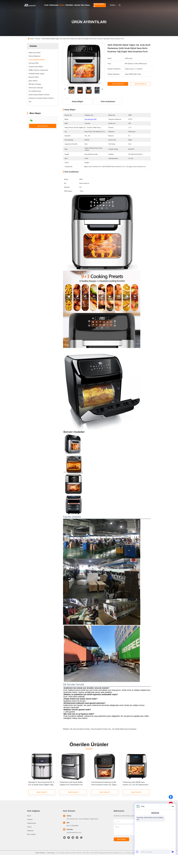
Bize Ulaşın (85, 5)
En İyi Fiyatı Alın (118, 84)
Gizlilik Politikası (40, 853)
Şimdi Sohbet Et (99, 5)
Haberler (30, 831)
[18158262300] (81, 838)
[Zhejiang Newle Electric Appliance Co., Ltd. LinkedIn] (77, 838)
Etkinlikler (69, 5)
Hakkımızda (53, 5)
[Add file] (137, 851)
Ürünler (62, 5)
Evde (46, 5)
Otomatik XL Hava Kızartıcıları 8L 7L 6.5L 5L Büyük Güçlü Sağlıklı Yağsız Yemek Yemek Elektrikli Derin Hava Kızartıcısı (41, 783)
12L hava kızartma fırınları (80, 729)
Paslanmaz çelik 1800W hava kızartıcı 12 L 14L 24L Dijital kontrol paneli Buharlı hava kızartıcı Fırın (135, 783)
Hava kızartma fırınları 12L (101, 729)
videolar (77, 5)
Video (29, 827)
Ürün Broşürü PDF (91, 119)
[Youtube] (72, 838)
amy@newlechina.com (74, 832)
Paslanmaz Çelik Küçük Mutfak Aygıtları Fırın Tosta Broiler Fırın (71, 783)
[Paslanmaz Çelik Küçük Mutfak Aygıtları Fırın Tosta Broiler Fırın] (73, 766)
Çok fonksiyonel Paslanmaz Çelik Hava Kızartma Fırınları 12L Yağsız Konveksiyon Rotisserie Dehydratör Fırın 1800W (104, 783)
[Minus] (173, 806)
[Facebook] (170, 797)
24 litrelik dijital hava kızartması (124, 729)
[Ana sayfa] (30, 5)
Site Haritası (51, 853)
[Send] (172, 851)
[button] (31, 771)
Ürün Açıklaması (108, 101)
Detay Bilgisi (77, 101)
